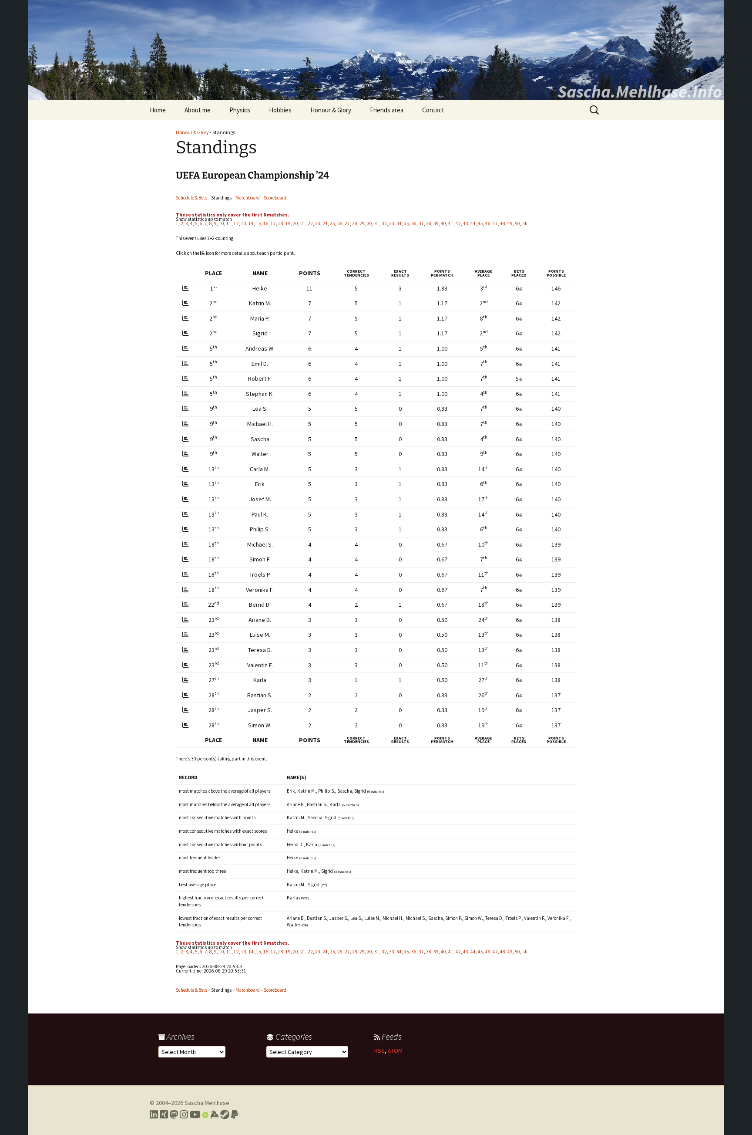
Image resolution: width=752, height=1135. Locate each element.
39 (436, 223)
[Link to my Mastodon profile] (174, 1114)
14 (251, 223)
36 (413, 223)
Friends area (386, 110)
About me (198, 110)
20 (295, 223)
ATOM (395, 1050)
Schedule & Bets (191, 198)
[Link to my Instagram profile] (184, 1114)
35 (406, 223)
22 (310, 223)
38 (428, 223)
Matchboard (247, 198)
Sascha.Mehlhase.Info (639, 91)
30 (369, 223)
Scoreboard (275, 198)
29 (362, 223)
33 (391, 223)
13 (243, 223)
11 (229, 223)
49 (510, 223)
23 (317, 223)
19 (288, 223)
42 (458, 223)
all (524, 223)
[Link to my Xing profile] (164, 1114)
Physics (239, 110)
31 (376, 223)
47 (495, 223)
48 (502, 223)
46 (487, 223)
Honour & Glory (330, 110)
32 (384, 223)
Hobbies (280, 110)
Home (158, 110)
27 (347, 223)
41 (450, 223)
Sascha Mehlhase (207, 1103)
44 (473, 223)
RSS (379, 1050)
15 (258, 223)
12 (236, 223)
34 (399, 223)
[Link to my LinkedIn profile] (154, 1114)
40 (443, 223)
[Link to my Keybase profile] (214, 1114)
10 (221, 223)
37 (421, 223)
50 (517, 223)
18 (280, 223)
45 (480, 223)
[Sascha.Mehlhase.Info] (376, 50)
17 (273, 223)
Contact (433, 110)
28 (354, 223)
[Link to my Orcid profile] (205, 1114)
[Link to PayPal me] (234, 1114)
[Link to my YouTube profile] (195, 1114)
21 (303, 223)
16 (266, 223)
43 (465, 223)
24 (325, 223)
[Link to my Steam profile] (224, 1114)
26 (339, 223)
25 (332, 223)
